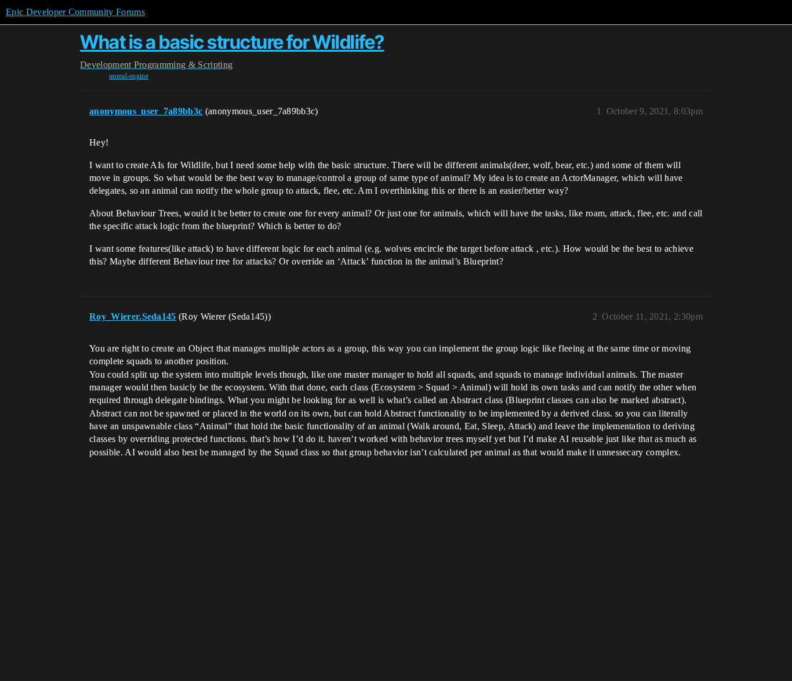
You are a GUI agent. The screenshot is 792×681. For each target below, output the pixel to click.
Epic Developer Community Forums (75, 12)
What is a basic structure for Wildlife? (232, 42)
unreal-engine (128, 76)
